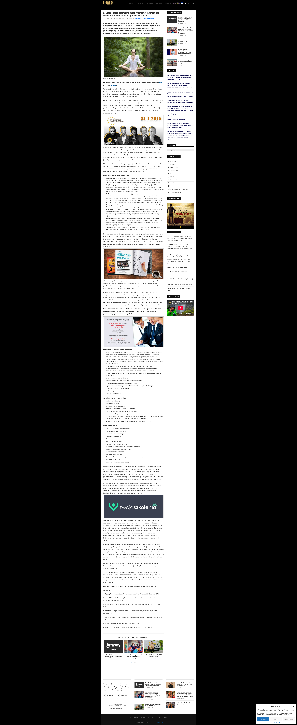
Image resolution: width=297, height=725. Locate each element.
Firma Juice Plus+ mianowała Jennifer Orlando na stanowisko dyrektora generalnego (184, 51)
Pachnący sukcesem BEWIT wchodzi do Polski (180, 96)
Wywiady (140, 3)
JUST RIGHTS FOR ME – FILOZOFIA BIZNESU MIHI (180, 93)
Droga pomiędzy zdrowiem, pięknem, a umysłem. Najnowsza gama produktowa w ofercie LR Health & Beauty (179, 125)
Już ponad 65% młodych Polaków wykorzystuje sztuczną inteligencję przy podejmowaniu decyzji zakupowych (185, 30)
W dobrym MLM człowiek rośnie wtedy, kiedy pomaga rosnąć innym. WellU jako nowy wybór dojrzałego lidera (184, 694)
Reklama (168, 3)
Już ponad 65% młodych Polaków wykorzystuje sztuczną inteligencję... (133, 656)
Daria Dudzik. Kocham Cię (183, 702)
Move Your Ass (174, 167)
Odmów (276, 719)
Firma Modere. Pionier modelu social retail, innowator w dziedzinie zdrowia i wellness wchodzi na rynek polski (179, 77)
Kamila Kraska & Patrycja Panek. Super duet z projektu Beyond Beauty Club (184, 684)
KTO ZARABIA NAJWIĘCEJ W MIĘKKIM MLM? (153, 655)
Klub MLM (172, 186)
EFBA (171, 173)
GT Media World (160, 722)
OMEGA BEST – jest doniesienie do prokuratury (179, 267)
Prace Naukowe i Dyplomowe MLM (179, 189)
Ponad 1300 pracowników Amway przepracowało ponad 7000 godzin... (113, 656)
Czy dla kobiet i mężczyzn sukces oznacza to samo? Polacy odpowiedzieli (185, 61)
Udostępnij (139, 18)
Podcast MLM (173, 180)
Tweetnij (146, 18)
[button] (294, 706)
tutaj (160, 83)
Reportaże (149, 3)
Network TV (173, 176)
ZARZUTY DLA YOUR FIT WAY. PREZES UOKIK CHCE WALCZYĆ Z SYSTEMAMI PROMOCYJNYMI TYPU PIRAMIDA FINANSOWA (179, 238)
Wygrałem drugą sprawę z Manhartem (177, 271)
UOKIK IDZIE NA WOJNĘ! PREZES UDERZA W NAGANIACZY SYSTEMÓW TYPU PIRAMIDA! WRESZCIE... (178, 261)
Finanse (159, 3)
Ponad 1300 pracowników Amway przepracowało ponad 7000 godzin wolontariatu (185, 19)
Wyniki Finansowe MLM (176, 192)
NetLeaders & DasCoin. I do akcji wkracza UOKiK (179, 284)
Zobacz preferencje (289, 719)
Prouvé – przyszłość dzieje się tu (176, 119)
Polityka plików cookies (275, 722)
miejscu (113, 85)
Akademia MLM (174, 170)
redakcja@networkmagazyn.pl (118, 708)
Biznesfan (172, 164)
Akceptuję (263, 719)
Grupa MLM (173, 161)
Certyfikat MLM (174, 183)
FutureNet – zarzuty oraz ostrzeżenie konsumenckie (180, 275)
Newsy (131, 3)
